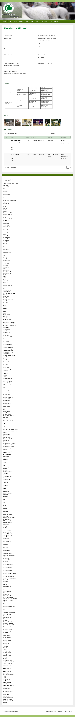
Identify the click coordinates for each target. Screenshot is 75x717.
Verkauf (37, 21)
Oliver (4, 543)
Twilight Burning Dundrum (8, 685)
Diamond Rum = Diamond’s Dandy (10, 271)
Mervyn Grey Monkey (7, 514)
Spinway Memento (7, 638)
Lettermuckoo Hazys (7, 471)
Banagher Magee (6, 194)
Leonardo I (5, 468)
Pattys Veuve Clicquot (7, 570)
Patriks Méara (6, 556)
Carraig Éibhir (5, 242)
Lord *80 (4, 490)
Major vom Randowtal (7, 507)
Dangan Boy (5, 265)
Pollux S (4, 582)
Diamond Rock (6, 270)
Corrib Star (5, 257)
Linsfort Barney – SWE (8, 476)
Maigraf (4, 505)
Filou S (4, 305)
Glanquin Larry (6, 341)
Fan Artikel (44, 21)
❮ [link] (65, 167)
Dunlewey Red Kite (7, 290)
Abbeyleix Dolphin (6, 182)
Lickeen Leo (5, 473)
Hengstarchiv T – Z (7, 665)
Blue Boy (5, 211)
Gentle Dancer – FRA (7, 337)
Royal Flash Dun (6, 608)
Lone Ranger (5, 485)
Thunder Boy (5, 670)
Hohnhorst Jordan (6, 405)
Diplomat (5, 276)
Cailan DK (5, 228)
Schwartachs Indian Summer (9, 612)
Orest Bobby (5, 544)
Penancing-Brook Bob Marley (9, 572)
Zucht (26, 21)
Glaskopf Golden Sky (7, 349)
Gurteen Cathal (6, 389)
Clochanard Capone (7, 252)
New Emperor (5, 526)
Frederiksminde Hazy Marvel (9, 322)
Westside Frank (6, 696)
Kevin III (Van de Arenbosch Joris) (10, 431)
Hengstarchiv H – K (7, 391)
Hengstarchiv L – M (7, 454)
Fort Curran (5, 317)
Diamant (4, 268)
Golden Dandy (6, 360)
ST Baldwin (5, 646)
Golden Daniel (6, 361)
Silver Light (5, 618)
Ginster (4, 340)
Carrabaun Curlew (6, 237)
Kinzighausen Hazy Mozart (8, 448)
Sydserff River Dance (7, 663)
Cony (4, 255)
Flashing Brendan (6, 314)
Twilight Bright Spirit (7, 682)
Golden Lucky (6, 367)
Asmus (4, 189)
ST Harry (5, 649)
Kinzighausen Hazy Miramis (9, 445)
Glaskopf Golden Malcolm (8, 343)
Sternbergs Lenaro (7, 652)
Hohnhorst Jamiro (6, 400)
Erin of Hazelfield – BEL (8, 299)
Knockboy (5, 449)
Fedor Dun (5, 304)
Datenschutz (54, 711)
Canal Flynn (5, 229)
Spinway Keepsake (7, 637)
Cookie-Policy (60, 711)
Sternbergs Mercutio (7, 655)
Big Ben (4, 206)
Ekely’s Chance (6, 294)
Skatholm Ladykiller (7, 628)
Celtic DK (5, 243)
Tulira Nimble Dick (6, 679)
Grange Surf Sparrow (7, 378)
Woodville (5, 702)
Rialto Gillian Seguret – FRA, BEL (10, 598)
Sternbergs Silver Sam (7, 657)
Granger (4, 379)
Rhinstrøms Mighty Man (8, 597)
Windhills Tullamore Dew (8, 697)
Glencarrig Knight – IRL (8, 352)
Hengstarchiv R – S (7, 586)
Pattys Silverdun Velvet (8, 566)
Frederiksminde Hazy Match (9, 323)
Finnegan (5, 308)
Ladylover (5, 458)
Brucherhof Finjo (6, 220)
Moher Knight (5, 516)
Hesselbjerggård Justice (8, 399)
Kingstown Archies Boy (8, 438)
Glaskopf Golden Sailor (8, 346)
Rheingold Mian (6, 594)
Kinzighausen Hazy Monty (8, 446)
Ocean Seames (6, 538)
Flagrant (4, 311)
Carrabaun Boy (6, 235)
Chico (4, 246)
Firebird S (5, 310)
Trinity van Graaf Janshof (8, 674)
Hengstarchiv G (6, 327)
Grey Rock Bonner (7, 384)
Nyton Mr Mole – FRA (7, 535)
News (10, 21)
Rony (4, 603)
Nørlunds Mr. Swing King (8, 533)
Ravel (4, 589)
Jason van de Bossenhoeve (9, 422)
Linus (4, 477)
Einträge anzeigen (13, 133)
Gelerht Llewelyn (6, 335)
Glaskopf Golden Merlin (8, 344)
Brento (4, 217)
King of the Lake (6, 437)
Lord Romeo (5, 496)
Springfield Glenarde (7, 641)
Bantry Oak (5, 196)
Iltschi (4, 409)
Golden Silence (6, 372)
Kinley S (4, 441)
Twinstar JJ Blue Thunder (8, 687)
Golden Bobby (6, 356)
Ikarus (4, 408)
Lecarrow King (6, 467)
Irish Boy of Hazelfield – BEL (9, 415)
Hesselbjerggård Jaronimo (8, 397)
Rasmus (4, 588)
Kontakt (56, 21)
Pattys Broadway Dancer (8, 564)
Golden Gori (5, 364)
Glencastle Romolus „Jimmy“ (9, 355)
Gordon (4, 376)
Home (4, 21)
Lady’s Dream (6, 456)
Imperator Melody (6, 411)
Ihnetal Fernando (6, 406)
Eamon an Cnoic (6, 291)
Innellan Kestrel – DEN (7, 412)
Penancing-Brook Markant (8, 576)
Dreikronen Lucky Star (7, 285)
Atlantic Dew (5, 191)
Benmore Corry (6, 203)
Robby (4, 602)
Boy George (5, 215)
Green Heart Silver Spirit (8, 381)
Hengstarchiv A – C (7, 177)
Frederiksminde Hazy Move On (9, 325)
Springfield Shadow (7, 644)
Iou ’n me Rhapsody (7, 414)
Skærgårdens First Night (8, 623)
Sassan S (5, 611)
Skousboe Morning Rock (8, 631)
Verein (15, 21)
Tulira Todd (5, 680)
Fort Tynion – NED (7, 319)
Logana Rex (5, 484)
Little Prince (5, 482)
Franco (4, 320)
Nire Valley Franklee (7, 529)
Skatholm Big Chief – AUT (8, 625)
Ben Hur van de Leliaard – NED (9, 200)
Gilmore (4, 338)
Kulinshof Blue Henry (7, 451)
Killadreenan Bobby (7, 434)
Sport (32, 21)
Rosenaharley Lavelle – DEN (9, 606)
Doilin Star (5, 277)
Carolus (4, 234)
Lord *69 (4, 488)
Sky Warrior (5, 632)
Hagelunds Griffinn (7, 392)
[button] (8, 137)
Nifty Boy (5, 527)
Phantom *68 (5, 579)
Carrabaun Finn (6, 238)
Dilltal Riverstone (6, 274)
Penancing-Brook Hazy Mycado (9, 573)
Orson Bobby (5, 547)
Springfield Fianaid (7, 640)
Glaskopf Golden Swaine (8, 350)
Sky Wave (5, 634)
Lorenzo (4, 497)
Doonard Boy (5, 282)
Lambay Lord (5, 459)
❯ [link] (70, 167)
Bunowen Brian (6, 223)
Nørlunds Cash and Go (7, 530)
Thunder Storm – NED (7, 671)
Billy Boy (5, 209)
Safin (4, 609)
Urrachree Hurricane (7, 688)
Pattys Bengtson (6, 562)
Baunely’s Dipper (6, 199)
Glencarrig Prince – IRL (8, 353)
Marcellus (5, 508)
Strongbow (5, 658)
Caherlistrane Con (6, 226)
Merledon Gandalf (6, 513)
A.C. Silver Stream (7, 180)
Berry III (4, 205)
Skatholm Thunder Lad (7, 629)
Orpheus (4, 546)
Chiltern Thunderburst (7, 248)
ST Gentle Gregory (7, 648)
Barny (4, 197)
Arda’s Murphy (6, 185)
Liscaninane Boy (6, 479)
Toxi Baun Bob (6, 673)
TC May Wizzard (6, 667)
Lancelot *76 (5, 464)
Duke (4, 288)
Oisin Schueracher (7, 541)
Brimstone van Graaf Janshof (9, 219)
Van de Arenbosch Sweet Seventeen (10, 693)
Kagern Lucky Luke (7, 428)
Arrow (4, 188)
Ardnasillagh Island (7, 186)
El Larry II (5, 297)
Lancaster (5, 461)
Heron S (4, 395)
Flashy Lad (5, 316)
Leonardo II (5, 470)
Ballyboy (4, 192)
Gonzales (5, 375)
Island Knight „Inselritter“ (8, 420)
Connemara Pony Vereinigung (12, 711)
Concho (4, 254)
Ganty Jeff (5, 330)
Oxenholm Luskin (6, 550)
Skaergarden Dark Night (8, 621)
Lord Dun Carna (6, 491)
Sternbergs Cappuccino (8, 651)
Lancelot (4, 462)
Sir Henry (5, 620)
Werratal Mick (6, 694)
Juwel (4, 426)
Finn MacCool (6, 307)
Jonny (4, 425)
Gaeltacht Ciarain (6, 329)
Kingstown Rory (6, 440)
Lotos (4, 499)
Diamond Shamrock (7, 273)
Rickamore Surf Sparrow (8, 600)
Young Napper (6, 703)
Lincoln (4, 474)
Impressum (48, 711)
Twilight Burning (6, 684)
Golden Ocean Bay (7, 369)
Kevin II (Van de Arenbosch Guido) (10, 429)
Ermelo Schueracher (7, 300)
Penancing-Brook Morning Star (9, 578)
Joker (4, 423)
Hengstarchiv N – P (7, 524)
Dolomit (4, 279)
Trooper (4, 676)
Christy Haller (5, 249)
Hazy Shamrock (6, 394)
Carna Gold (5, 232)
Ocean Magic (5, 536)
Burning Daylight (6, 225)
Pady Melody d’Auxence (8, 553)
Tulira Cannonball (6, 677)
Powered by (68, 711)
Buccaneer (5, 222)
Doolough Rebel (6, 281)
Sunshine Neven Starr (7, 660)
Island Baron (5, 418)
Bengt (4, 202)
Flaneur (4, 313)
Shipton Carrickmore (7, 617)
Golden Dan (5, 358)
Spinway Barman (6, 635)
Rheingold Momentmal (7, 595)
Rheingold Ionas (6, 592)
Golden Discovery (6, 363)
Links (50, 21)
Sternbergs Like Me (7, 654)
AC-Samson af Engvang (8, 179)
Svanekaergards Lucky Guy (9, 661)
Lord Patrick (5, 494)
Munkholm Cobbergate (7, 522)
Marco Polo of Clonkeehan (8, 510)
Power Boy (5, 584)
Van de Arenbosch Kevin (8, 691)
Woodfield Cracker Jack (8, 700)
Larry (4, 465)
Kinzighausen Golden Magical (9, 443)
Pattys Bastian (6, 558)
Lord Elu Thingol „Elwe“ (8, 493)
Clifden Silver (5, 251)
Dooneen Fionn (6, 284)
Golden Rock (5, 370)
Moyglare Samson (6, 519)
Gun (4, 387)
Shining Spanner (6, 615)
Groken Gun (5, 386)
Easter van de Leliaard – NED (9, 293)
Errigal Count (5, 302)
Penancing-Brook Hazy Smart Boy (10, 575)
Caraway (4, 231)
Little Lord (5, 481)
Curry (4, 261)
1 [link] (67, 167)
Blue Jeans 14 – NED (7, 212)
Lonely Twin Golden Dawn (8, 487)
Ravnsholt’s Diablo (7, 591)
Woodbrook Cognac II (7, 699)
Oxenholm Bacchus (7, 549)
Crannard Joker (6, 258)
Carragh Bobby (6, 240)
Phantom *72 (5, 581)
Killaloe (4, 435)
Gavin (4, 333)
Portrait (21, 21)
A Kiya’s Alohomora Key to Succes (10, 183)
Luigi (4, 502)
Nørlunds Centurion (7, 532)
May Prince (5, 511)
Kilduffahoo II (5, 432)
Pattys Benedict (6, 559)
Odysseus (5, 539)
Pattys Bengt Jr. (6, 561)
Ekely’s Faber (6, 296)
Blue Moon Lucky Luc (7, 214)
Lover (4, 500)
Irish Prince (5, 417)
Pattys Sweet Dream (7, 569)
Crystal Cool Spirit (6, 260)
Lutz (4, 503)
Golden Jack (5, 366)
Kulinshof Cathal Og (7, 452)
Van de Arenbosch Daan (8, 690)
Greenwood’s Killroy (7, 383)
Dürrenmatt (5, 287)
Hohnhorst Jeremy (7, 403)
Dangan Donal (6, 267)
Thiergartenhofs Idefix (7, 668)
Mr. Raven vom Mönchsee (8, 520)
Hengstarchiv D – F (7, 263)
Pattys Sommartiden (7, 567)
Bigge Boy (5, 208)
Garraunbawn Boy (6, 332)
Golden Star (5, 373)
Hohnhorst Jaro (6, 402)
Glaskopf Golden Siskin (8, 347)
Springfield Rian (6, 643)
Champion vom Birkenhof (8, 245)
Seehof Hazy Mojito (7, 614)
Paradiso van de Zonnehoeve (9, 555)
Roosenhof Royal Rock (8, 605)
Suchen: (53, 133)
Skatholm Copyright (7, 626)
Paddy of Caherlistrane (7, 552)
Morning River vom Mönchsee (9, 517)
